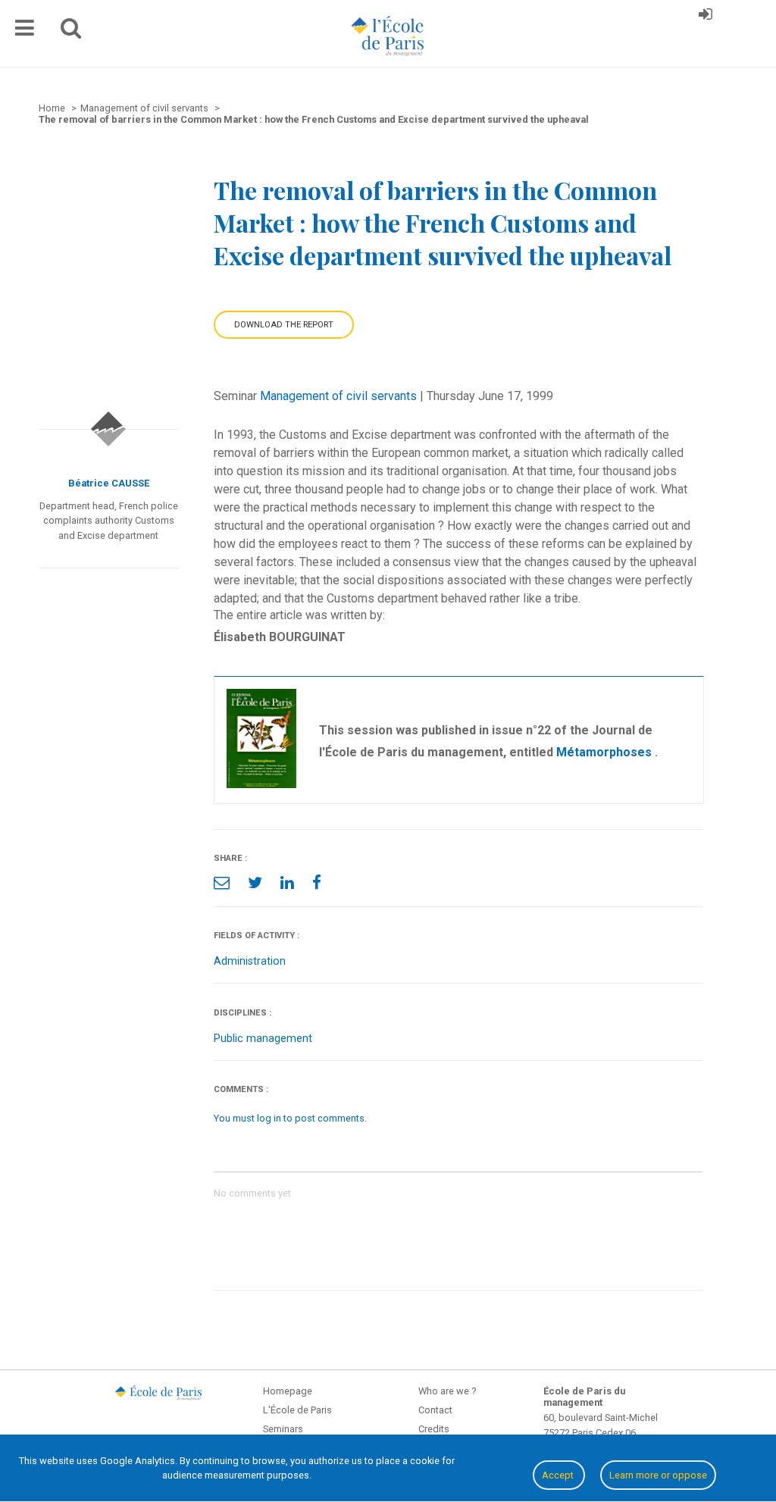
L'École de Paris (297, 1410)
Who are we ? (447, 1391)
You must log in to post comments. (290, 1118)
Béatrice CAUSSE (108, 483)
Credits (433, 1429)
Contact (435, 1410)
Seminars (283, 1429)
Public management (263, 1038)
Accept (559, 1475)
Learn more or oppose (658, 1475)
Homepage (287, 1391)
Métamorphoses (605, 752)
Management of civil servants (338, 396)
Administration (250, 961)
